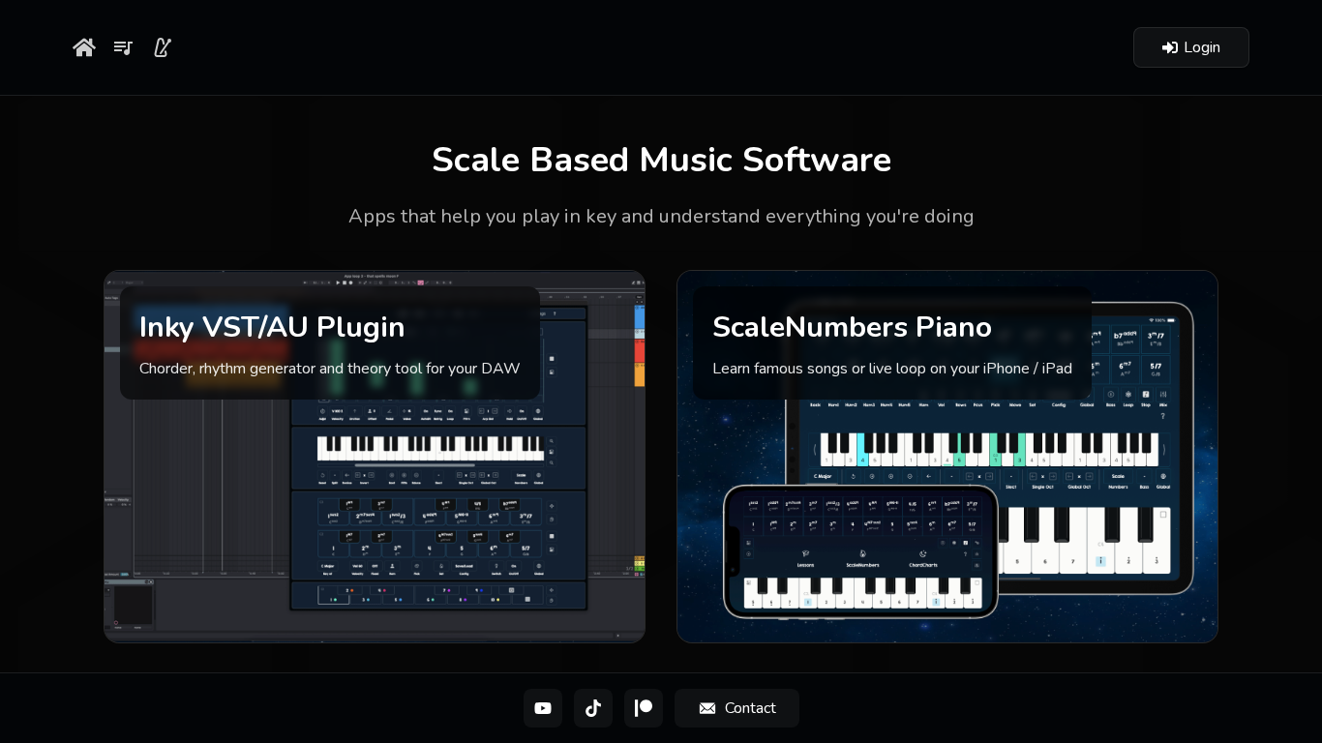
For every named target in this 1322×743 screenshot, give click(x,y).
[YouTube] (543, 708)
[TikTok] (593, 708)
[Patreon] (643, 708)
